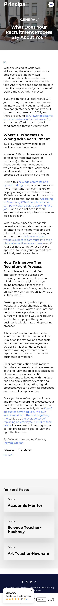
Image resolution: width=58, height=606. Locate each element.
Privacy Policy (47, 587)
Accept (41, 599)
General (28, 20)
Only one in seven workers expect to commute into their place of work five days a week (28, 240)
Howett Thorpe (13, 442)
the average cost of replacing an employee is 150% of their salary (28, 422)
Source (8, 455)
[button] (51, 4)
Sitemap (38, 590)
